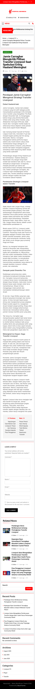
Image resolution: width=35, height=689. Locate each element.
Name (7, 479)
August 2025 (7, 651)
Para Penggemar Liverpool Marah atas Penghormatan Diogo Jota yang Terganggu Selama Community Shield (15, 3)
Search (5, 585)
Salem (6, 71)
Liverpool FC (8, 52)
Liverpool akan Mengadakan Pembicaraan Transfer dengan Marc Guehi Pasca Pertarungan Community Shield (22, 557)
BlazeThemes (21, 685)
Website (7, 495)
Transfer (6, 676)
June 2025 (7, 658)
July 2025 (6, 655)
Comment (8, 457)
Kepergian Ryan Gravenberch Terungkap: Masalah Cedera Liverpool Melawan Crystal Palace (17, 607)
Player (5, 673)
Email (7, 487)
